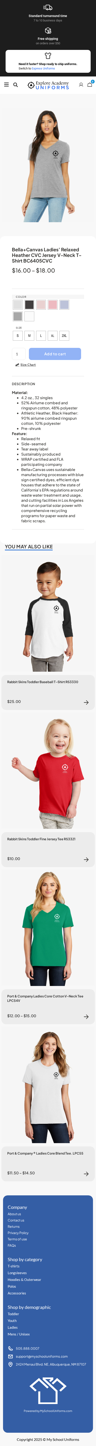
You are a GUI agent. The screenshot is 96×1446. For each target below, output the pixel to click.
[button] (15, 85)
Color (21, 296)
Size (19, 327)
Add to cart (55, 353)
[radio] (17, 304)
